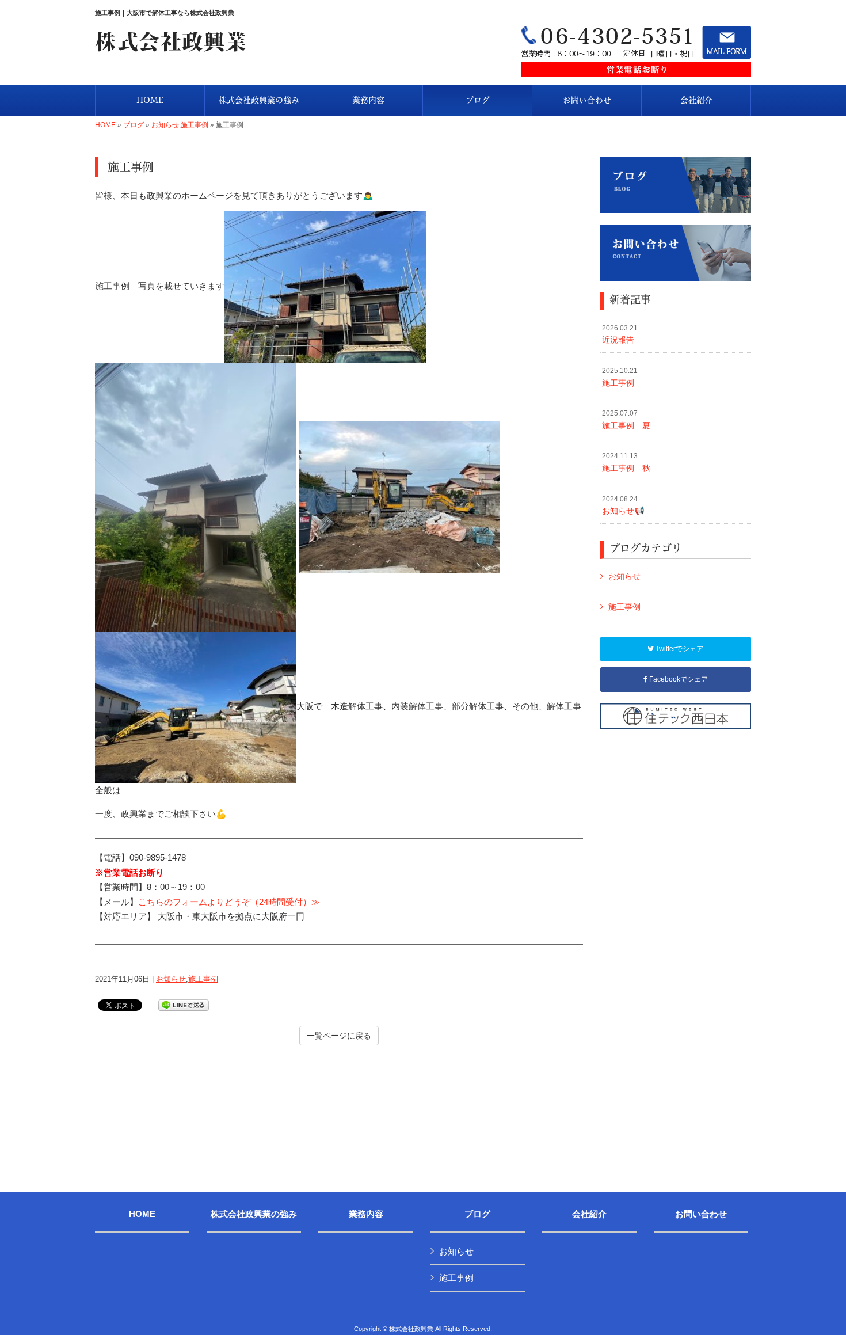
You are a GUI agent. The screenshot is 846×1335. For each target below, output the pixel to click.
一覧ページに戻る (339, 1035)
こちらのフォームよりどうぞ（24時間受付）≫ (229, 902)
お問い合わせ (701, 1214)
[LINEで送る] (183, 1004)
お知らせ (165, 125)
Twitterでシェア (678, 649)
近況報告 (620, 334)
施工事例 (194, 125)
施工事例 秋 (626, 462)
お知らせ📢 (623, 505)
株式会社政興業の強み (254, 1214)
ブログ (133, 125)
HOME (105, 125)
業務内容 (366, 1214)
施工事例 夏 (626, 419)
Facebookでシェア (677, 679)
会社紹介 (589, 1214)
